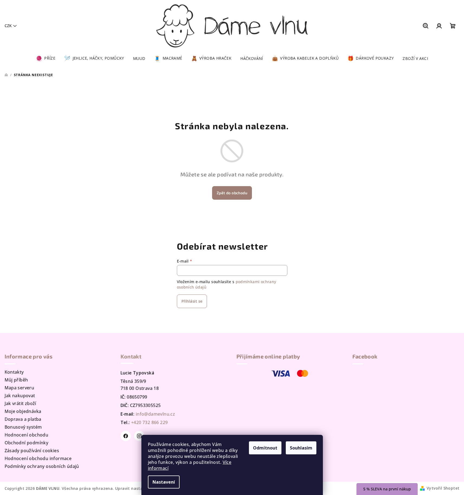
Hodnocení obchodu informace (38, 458)
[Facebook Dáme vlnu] (126, 436)
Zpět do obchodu (232, 192)
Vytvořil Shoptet (443, 488)
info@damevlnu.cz (155, 414)
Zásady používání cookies (32, 451)
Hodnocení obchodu (26, 435)
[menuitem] (46, 58)
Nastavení (163, 482)
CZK (8, 25)
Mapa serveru (19, 388)
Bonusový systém (23, 427)
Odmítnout (265, 448)
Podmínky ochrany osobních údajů (42, 466)
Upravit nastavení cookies (141, 488)
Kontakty (14, 372)
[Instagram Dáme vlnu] (139, 436)
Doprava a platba (23, 419)
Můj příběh (16, 380)
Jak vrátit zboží (20, 403)
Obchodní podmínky (26, 443)
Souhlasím (301, 448)
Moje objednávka (23, 411)
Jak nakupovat (20, 396)
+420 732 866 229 (149, 422)
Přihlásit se (191, 301)
